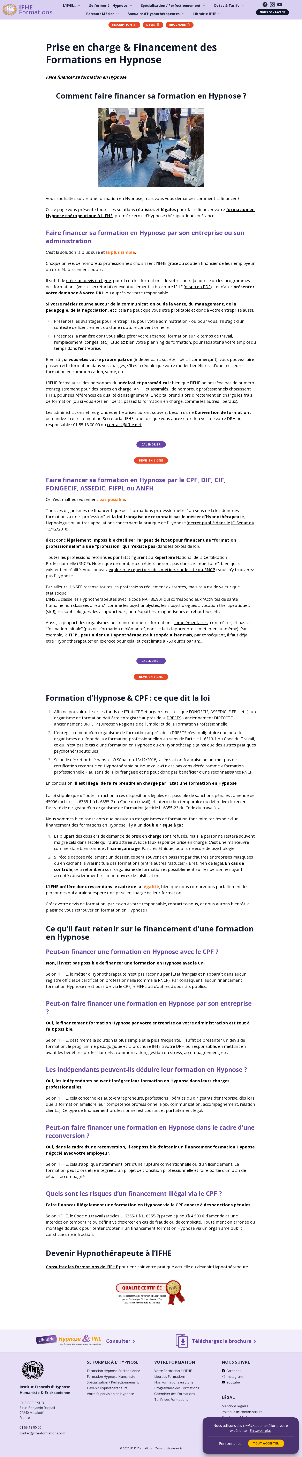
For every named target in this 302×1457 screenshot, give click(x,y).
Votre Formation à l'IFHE (173, 1371)
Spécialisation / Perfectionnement (113, 1382)
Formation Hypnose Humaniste (111, 1376)
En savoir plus (260, 1430)
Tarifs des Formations (171, 1399)
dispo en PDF (198, 286)
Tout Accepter (266, 1443)
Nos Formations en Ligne (173, 1382)
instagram (235, 1376)
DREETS (174, 718)
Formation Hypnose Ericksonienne (113, 1371)
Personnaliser (231, 1443)
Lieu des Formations (170, 1376)
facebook (234, 1371)
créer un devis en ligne (88, 280)
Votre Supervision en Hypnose (110, 1394)
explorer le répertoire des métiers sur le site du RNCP (162, 569)
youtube (233, 1382)
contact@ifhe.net (124, 424)
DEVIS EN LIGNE (151, 460)
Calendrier (151, 444)
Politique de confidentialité (242, 1412)
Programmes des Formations (176, 1388)
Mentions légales (235, 1406)
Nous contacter (272, 12)
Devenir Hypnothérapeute (107, 1388)
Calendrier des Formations (174, 1394)
